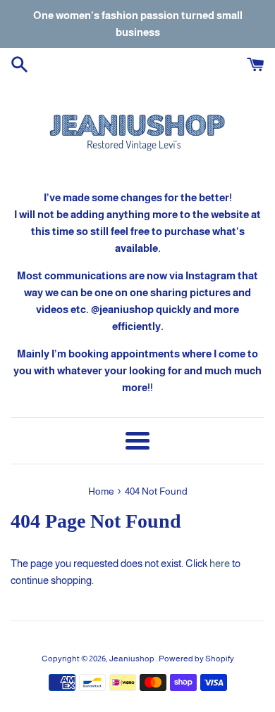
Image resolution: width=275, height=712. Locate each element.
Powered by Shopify (196, 658)
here (219, 563)
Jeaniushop (132, 658)
